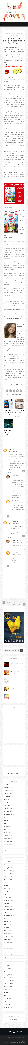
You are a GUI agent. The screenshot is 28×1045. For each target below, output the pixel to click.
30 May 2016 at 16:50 (17, 554)
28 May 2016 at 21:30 (14, 523)
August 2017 (7, 882)
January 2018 (7, 868)
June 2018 (6, 853)
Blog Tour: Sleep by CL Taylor (7, 432)
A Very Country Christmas (12, 318)
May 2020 (6, 802)
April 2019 (6, 829)
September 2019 (8, 814)
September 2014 (8, 986)
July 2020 (6, 799)
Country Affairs (17, 316)
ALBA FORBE (6, 1042)
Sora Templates (15, 1037)
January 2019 (7, 838)
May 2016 (6, 927)
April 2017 (6, 894)
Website (15, 383)
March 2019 (7, 832)
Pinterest (19, 384)
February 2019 (7, 835)
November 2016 (8, 909)
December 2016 (8, 906)
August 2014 (7, 989)
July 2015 (6, 957)
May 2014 (6, 998)
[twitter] (10, 1031)
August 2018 (7, 847)
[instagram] (14, 1031)
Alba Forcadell (17, 476)
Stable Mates (7, 316)
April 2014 (6, 1001)
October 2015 (7, 948)
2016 (7, 33)
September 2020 (8, 796)
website (17, 303)
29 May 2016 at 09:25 (17, 478)
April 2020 (6, 805)
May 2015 (6, 963)
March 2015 (7, 969)
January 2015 (7, 974)
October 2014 (7, 983)
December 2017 (8, 870)
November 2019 (8, 811)
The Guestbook (14, 695)
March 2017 (7, 897)
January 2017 (7, 903)
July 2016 (6, 921)
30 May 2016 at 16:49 (16, 503)
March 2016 (7, 933)
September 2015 (8, 951)
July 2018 (6, 850)
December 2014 (8, 977)
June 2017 (6, 888)
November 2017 (8, 873)
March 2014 (7, 1004)
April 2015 (6, 966)
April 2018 (6, 859)
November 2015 (8, 945)
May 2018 (6, 856)
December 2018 (8, 841)
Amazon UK (12, 237)
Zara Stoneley (14, 35)
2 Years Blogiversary (15, 679)
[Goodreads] (18, 1031)
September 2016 (8, 915)
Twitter (21, 383)
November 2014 (8, 980)
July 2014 (6, 992)
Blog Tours (12, 33)
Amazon (6, 237)
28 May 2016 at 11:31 (13, 451)
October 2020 (7, 793)
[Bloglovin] (21, 1031)
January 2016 (7, 939)
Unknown (12, 449)
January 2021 (7, 787)
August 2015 (7, 954)
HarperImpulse (19, 33)
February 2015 (7, 972)
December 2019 (8, 808)
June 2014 (6, 995)
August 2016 (7, 918)
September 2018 (8, 844)
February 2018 (7, 865)
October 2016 (7, 912)
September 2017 (8, 879)
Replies (9, 472)
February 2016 (7, 936)
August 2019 (7, 817)
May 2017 (6, 891)
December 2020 (8, 790)
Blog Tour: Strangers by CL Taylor (8, 412)
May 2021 (6, 784)
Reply (23, 471)
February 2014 (7, 1007)
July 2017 (6, 885)
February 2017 (7, 900)
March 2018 (7, 862)
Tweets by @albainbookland (11, 773)
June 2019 (6, 823)
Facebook (8, 384)
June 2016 (6, 924)
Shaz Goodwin (14, 521)
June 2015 (6, 960)
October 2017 (7, 876)
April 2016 (6, 930)
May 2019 (6, 826)
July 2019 (6, 820)
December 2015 (8, 942)
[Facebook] (7, 1031)
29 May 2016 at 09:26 (17, 542)
